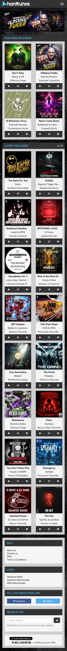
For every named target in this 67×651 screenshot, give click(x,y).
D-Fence (49, 232)
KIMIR (22, 471)
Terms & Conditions (16, 559)
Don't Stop (18, 73)
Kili (22, 76)
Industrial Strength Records (20, 283)
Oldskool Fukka (49, 73)
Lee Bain (54, 519)
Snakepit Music (49, 128)
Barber (11, 327)
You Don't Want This (18, 468)
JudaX (14, 232)
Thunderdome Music (18, 128)
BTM (22, 232)
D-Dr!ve (24, 519)
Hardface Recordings (18, 187)
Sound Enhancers (18, 124)
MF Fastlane (18, 324)
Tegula (40, 184)
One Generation (18, 372)
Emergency (49, 468)
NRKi (53, 327)
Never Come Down (49, 121)
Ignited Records (49, 235)
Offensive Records (49, 379)
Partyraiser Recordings (49, 331)
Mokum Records (17, 523)
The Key (49, 516)
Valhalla (49, 471)
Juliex (54, 124)
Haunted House (18, 516)
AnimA (13, 423)
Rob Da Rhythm (49, 76)
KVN (45, 327)
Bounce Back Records (49, 427)
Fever (49, 420)
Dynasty (49, 423)
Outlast (49, 180)
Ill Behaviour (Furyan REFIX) (21, 121)
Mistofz (18, 375)
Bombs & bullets (49, 523)
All (59, 146)
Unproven (22, 327)
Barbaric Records (18, 331)
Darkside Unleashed (49, 80)
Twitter (49, 601)
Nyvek (13, 471)
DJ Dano (12, 519)
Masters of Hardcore (49, 283)
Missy (15, 76)
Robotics (49, 375)
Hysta (45, 280)
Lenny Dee (11, 280)
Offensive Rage (18, 80)
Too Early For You (18, 180)
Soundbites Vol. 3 (17, 276)
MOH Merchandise (16, 583)
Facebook (19, 601)
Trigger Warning (55, 184)
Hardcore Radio (15, 576)
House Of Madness (18, 475)
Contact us (12, 553)
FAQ (9, 556)
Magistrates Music (49, 187)
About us (11, 550)
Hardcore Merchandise (18, 579)
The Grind (49, 372)
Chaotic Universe (18, 235)
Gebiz (23, 423)
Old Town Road (49, 324)
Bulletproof (42, 124)
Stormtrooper (25, 280)
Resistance (18, 420)
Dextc (18, 184)
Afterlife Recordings (18, 379)
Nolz (53, 280)
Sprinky (43, 519)
